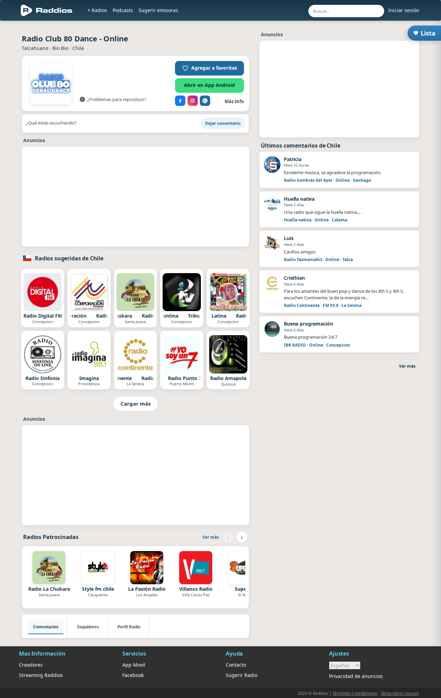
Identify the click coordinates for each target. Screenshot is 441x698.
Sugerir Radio (241, 675)
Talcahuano (35, 48)
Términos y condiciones (354, 693)
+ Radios (97, 10)
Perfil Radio (128, 627)
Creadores (31, 664)
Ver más (210, 537)
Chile (78, 48)
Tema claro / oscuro (400, 693)
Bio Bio (60, 48)
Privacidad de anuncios (356, 676)
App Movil (133, 664)
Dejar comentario (222, 123)
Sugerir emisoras (158, 10)
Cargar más (136, 403)
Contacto (236, 664)
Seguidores (88, 627)
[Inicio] (47, 10)
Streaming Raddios (41, 675)
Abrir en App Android (209, 85)
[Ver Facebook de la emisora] (180, 101)
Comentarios (46, 627)
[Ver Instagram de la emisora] (192, 101)
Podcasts (123, 10)
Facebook (133, 675)
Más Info (234, 101)
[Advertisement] (135, 198)
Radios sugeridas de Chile (69, 258)
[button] (209, 68)
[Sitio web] (205, 101)
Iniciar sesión (403, 10)
